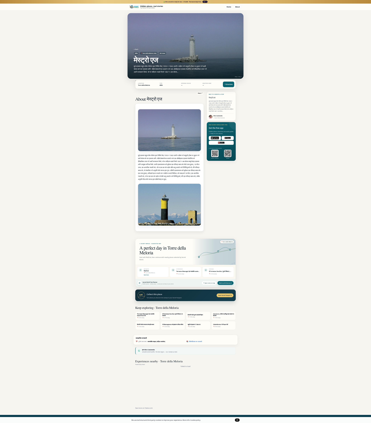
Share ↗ (200, 93)
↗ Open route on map (209, 283)
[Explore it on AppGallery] (221, 143)
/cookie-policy (195, 420)
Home (229, 7)
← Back (136, 49)
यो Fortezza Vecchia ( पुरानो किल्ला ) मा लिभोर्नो (222, 271)
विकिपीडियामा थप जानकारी (195, 341)
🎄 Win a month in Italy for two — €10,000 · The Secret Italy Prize (184, 2)
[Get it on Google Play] (228, 138)
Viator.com (149, 408)
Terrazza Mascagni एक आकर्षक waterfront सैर (190, 271)
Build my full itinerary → (225, 283)
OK (237, 420)
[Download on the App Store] (215, 138)
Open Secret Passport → (225, 295)
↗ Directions (229, 84)
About (237, 7)
